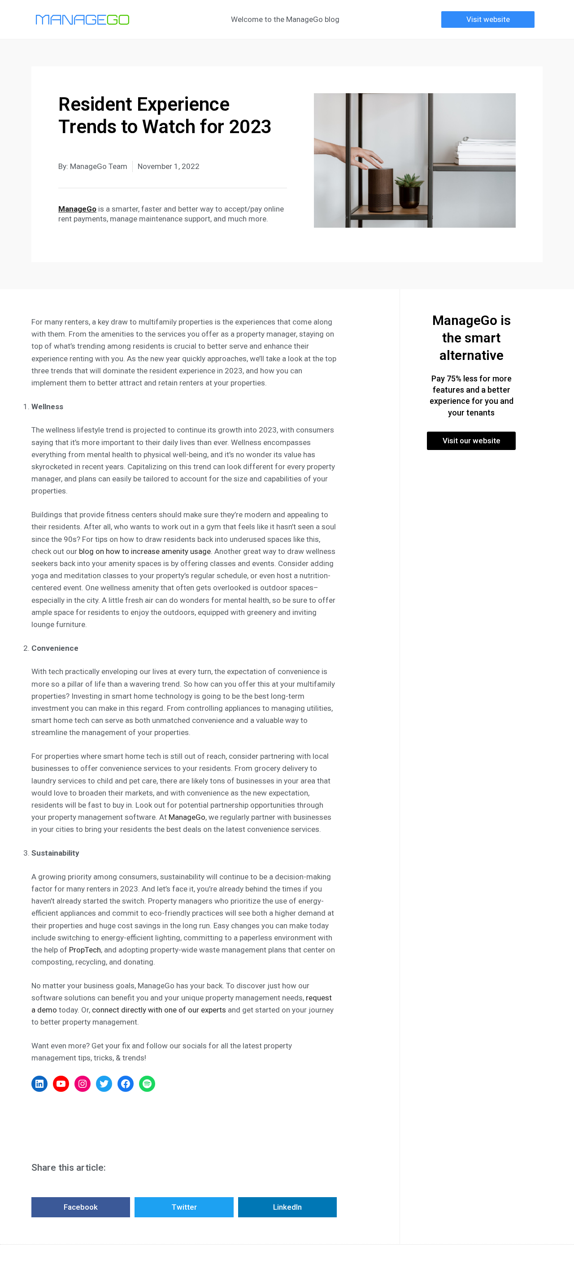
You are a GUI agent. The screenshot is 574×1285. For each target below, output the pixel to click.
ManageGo (187, 817)
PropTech (85, 949)
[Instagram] (82, 1084)
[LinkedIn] (39, 1084)
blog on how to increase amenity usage (144, 551)
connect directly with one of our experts (159, 1009)
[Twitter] (104, 1084)
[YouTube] (61, 1084)
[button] (488, 19)
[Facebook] (125, 1084)
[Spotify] (147, 1084)
